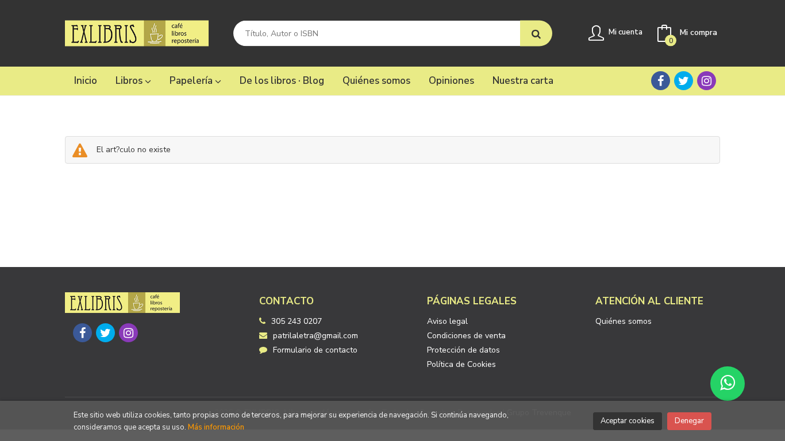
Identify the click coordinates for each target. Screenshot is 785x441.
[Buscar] (536, 34)
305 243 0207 (296, 321)
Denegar (689, 421)
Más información (216, 427)
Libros (130, 80)
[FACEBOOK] (660, 80)
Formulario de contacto (315, 350)
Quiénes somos (623, 321)
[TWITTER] (683, 80)
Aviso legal (447, 321)
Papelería (192, 80)
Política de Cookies (461, 364)
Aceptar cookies (628, 421)
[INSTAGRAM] (706, 80)
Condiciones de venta (466, 335)
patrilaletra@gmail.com (315, 335)
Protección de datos (463, 350)
